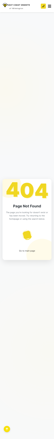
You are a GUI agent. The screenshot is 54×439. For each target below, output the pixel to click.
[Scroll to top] (7, 429)
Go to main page (27, 251)
